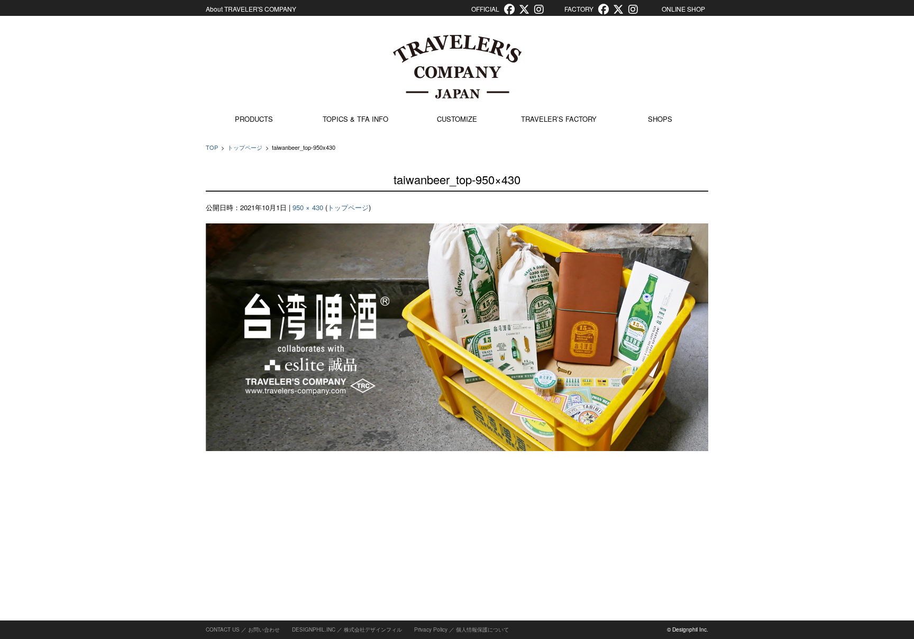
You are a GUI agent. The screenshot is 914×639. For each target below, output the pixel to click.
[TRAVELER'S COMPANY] (457, 66)
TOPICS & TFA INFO (355, 119)
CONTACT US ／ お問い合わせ (243, 629)
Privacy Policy (430, 629)
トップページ (244, 147)
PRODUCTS (254, 119)
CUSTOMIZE (457, 119)
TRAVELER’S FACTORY (559, 119)
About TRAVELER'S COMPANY (251, 8)
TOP (212, 147)
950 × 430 (308, 207)
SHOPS (660, 119)
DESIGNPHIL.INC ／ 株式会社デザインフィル (347, 629)
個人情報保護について (482, 629)
